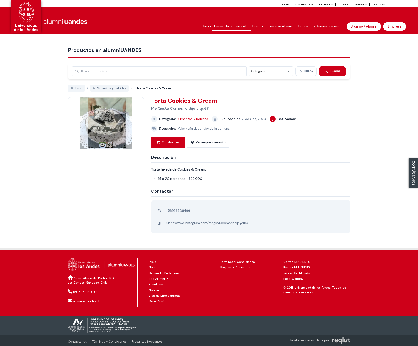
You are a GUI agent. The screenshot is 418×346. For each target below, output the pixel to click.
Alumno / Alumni (363, 26)
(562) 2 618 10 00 (86, 292)
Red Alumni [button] (157, 279)
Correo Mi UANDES (296, 262)
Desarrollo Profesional (164, 273)
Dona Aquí (156, 301)
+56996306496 (178, 211)
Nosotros (155, 267)
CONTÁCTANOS (413, 173)
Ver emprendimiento (211, 142)
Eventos (258, 26)
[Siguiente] (132, 118)
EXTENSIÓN (326, 4)
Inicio (207, 26)
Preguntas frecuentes (235, 267)
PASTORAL (379, 4)
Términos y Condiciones (237, 262)
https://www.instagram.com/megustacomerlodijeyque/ (207, 223)
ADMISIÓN (360, 4)
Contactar (170, 142)
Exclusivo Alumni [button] (280, 26)
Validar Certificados (297, 273)
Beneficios (156, 284)
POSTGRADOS (304, 4)
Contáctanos (77, 341)
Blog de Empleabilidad (165, 296)
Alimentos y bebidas (192, 119)
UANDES (285, 4)
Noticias (304, 26)
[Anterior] (79, 118)
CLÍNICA (344, 4)
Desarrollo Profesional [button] (230, 26)
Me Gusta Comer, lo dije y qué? (180, 108)
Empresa (394, 26)
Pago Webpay (293, 279)
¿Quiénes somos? (326, 26)
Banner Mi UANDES (296, 267)
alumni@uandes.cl (86, 301)
